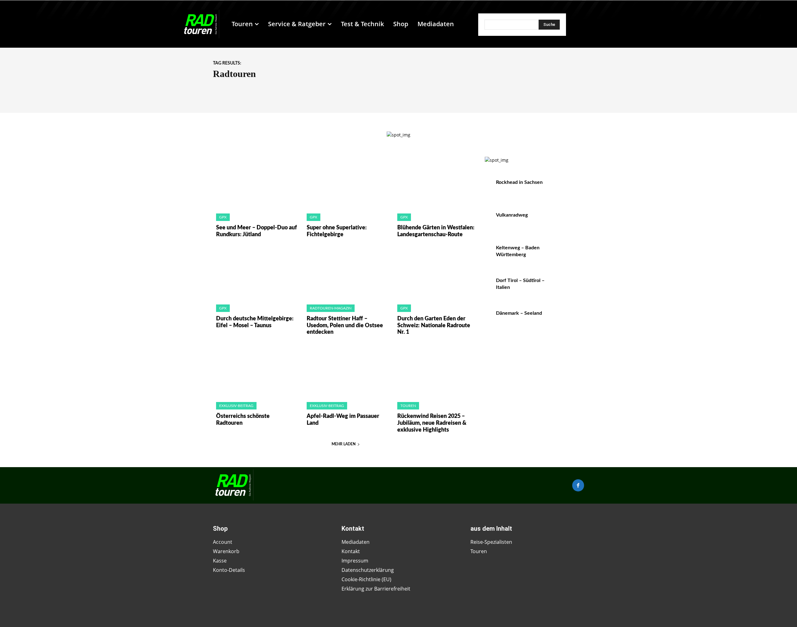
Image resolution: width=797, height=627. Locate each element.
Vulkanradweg (512, 215)
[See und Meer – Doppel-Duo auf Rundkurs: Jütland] (255, 182)
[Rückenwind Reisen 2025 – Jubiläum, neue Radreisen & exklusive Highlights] (436, 370)
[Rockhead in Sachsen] (571, 189)
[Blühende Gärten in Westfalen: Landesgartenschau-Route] (436, 182)
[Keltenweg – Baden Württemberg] (571, 254)
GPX (223, 217)
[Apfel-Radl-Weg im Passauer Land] (346, 370)
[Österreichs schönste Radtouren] (255, 370)
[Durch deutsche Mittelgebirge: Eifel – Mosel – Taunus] (255, 273)
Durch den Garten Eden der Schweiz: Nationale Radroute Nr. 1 (433, 325)
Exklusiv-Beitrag (236, 406)
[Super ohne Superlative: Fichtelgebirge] (346, 182)
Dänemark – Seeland (519, 313)
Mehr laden (344, 444)
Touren (408, 406)
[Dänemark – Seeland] (571, 320)
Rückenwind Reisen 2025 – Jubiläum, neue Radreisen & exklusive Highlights (431, 423)
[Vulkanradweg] (571, 221)
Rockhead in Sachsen (519, 182)
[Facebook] (578, 485)
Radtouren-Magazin (330, 308)
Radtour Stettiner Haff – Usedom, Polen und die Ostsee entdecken (345, 325)
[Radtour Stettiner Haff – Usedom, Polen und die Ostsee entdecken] (346, 273)
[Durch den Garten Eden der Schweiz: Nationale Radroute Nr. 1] (436, 273)
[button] (461, 24)
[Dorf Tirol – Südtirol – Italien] (571, 287)
